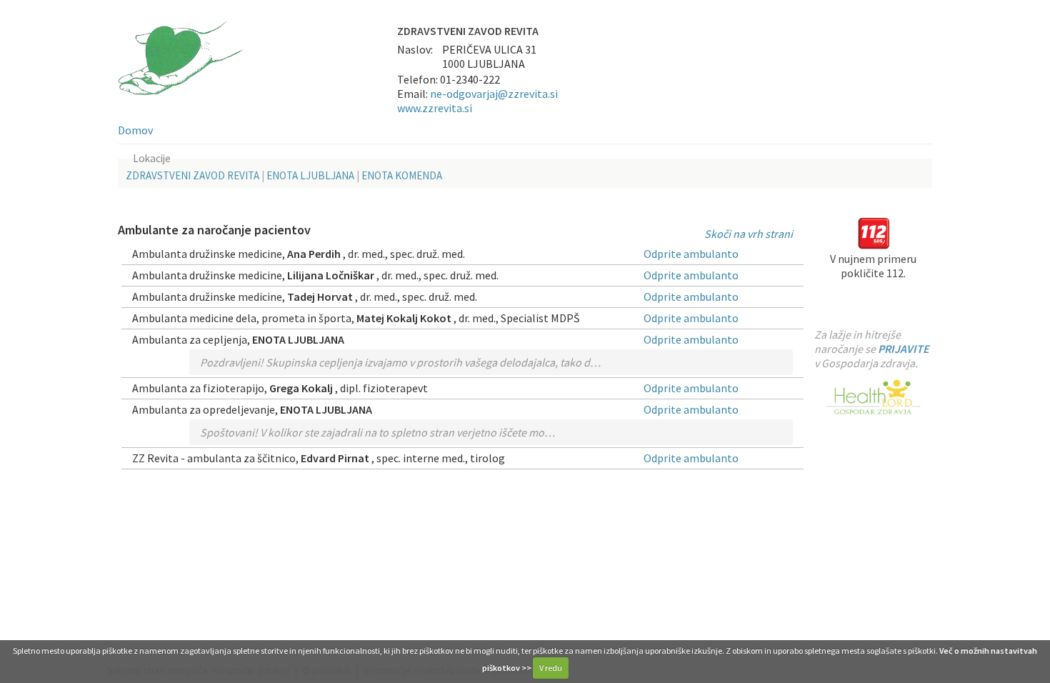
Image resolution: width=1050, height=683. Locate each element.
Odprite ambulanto (691, 253)
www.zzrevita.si (434, 108)
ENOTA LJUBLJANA (310, 175)
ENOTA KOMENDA (401, 175)
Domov (135, 130)
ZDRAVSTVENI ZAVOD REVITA (192, 175)
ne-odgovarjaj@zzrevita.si (494, 93)
